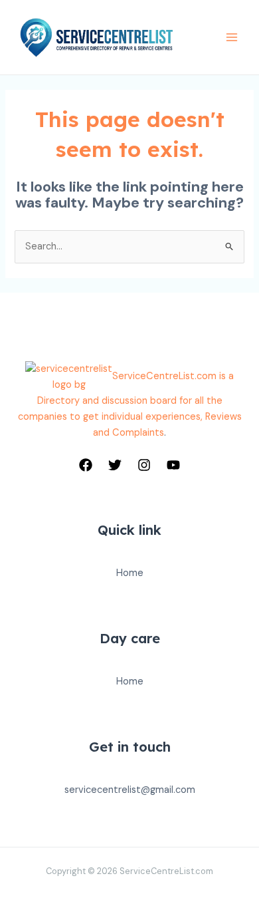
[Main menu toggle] (232, 37)
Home (129, 573)
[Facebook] (85, 465)
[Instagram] (144, 465)
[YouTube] (173, 465)
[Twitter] (115, 465)
